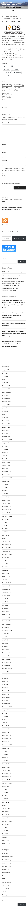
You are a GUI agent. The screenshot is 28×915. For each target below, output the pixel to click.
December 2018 (6, 659)
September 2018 (7, 668)
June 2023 (5, 487)
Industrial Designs (7, 860)
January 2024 (6, 465)
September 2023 (7, 478)
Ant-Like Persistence (10, 3)
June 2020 (5, 602)
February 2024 (6, 462)
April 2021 (5, 570)
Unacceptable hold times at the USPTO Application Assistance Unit (12, 315)
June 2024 (5, 449)
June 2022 (5, 525)
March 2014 (5, 840)
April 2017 (5, 722)
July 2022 (5, 522)
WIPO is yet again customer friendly (12, 272)
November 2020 (6, 586)
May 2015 (5, 795)
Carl (16, 16)
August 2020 (6, 595)
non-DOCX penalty (7, 866)
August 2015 (5, 786)
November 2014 (6, 815)
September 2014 (7, 821)
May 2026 (5, 379)
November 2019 (6, 624)
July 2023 (5, 484)
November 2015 (6, 776)
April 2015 (5, 799)
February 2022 (6, 538)
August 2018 (5, 672)
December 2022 (6, 506)
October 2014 (6, 818)
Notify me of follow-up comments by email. (12, 177)
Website (4, 160)
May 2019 (5, 643)
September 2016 (7, 745)
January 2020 (6, 617)
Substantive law (6, 882)
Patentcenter (6, 872)
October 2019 (6, 627)
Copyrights (5, 853)
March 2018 (5, 687)
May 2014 (5, 834)
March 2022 (5, 535)
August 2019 (5, 633)
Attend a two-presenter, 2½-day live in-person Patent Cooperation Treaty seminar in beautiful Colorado (13, 283)
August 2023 (6, 481)
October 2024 (6, 436)
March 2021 (5, 573)
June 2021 (5, 563)
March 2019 (5, 649)
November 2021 (6, 548)
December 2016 (6, 735)
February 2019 (6, 652)
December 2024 (6, 430)
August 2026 (6, 370)
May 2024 (5, 452)
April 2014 (5, 837)
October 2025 (6, 398)
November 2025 (6, 395)
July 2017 (4, 713)
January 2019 (6, 656)
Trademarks (5, 888)
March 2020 (5, 611)
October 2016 (6, 741)
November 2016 (6, 738)
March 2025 (5, 420)
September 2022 (7, 516)
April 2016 (5, 761)
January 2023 (6, 503)
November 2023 (6, 471)
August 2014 (5, 824)
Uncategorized (6, 895)
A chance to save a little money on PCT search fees (7, 86)
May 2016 (5, 757)
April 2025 (5, 417)
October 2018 (6, 665)
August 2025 (6, 405)
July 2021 (4, 560)
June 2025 (5, 411)
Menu (14, 10)
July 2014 (4, 827)
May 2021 (5, 567)
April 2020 (5, 608)
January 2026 (6, 389)
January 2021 (5, 579)
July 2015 (4, 789)
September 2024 (7, 440)
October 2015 (6, 780)
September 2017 (7, 706)
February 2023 (6, 500)
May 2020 (5, 605)
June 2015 (5, 792)
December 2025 (6, 392)
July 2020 (5, 598)
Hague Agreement (7, 856)
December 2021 (6, 544)
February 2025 (6, 424)
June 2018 (5, 678)
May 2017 (5, 719)
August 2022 (5, 519)
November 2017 (6, 700)
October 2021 (6, 551)
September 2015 (7, 783)
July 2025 (5, 408)
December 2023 (6, 468)
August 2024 (6, 443)
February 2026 (6, 386)
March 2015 (5, 802)
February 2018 (6, 691)
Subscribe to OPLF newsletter (10, 232)
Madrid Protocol (6, 863)
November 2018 (6, 662)
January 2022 (6, 541)
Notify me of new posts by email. (11, 183)
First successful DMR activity (10, 278)
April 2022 (5, 532)
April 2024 (5, 455)
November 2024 (6, 433)
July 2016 (4, 751)
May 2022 (5, 529)
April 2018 (5, 684)
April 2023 (5, 494)
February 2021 (6, 576)
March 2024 (5, 459)
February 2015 (6, 805)
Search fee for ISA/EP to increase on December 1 (7, 94)
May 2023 (5, 490)
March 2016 (5, 764)
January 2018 (6, 694)
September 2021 (7, 554)
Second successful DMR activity (11, 275)
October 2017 (6, 703)
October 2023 (6, 474)
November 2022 (6, 509)
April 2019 (5, 646)
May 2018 (5, 681)
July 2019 (4, 637)
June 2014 (5, 830)
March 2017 (5, 726)
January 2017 (5, 732)
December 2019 (6, 621)
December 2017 (6, 697)
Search (4, 258)
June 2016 (5, 754)
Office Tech (5, 869)
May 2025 (5, 414)
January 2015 (6, 808)
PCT (6, 107)
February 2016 (6, 767)
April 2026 (5, 382)
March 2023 (5, 497)
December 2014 (6, 811)
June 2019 (5, 640)
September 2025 (7, 401)
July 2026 (5, 373)
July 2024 (5, 446)
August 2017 (5, 710)
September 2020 (7, 592)
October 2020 (6, 589)
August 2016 (5, 748)
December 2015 (6, 773)
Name (4, 144)
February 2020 (6, 614)
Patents (4, 876)
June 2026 (5, 376)
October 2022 (6, 513)
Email (4, 152)
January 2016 (6, 770)
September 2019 (7, 630)
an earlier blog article (16, 36)
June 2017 (5, 716)
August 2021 (5, 557)
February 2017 (6, 729)
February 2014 (6, 843)
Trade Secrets (6, 885)
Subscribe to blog (19, 238)
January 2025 (6, 427)
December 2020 (6, 583)
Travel (4, 891)
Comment (5, 123)
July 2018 (4, 675)
